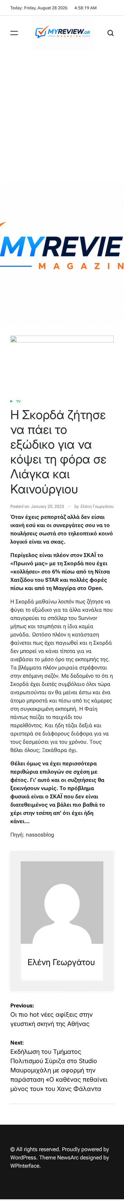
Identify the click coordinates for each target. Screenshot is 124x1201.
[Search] (110, 33)
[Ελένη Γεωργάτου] (62, 902)
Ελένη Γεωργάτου (97, 506)
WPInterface (24, 1165)
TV (18, 401)
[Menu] (14, 33)
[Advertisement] (62, 115)
